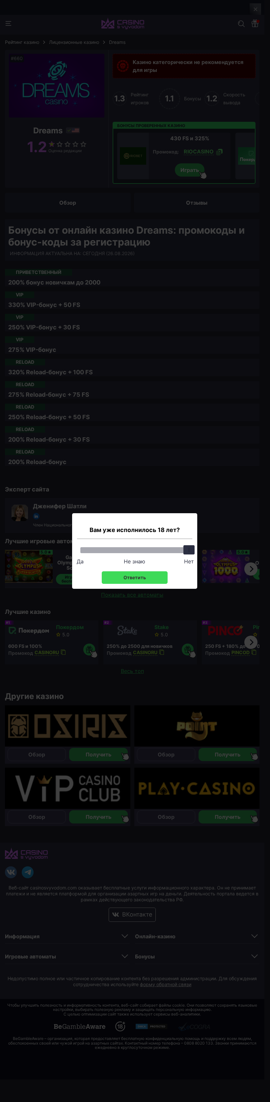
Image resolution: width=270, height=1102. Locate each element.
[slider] (189, 549)
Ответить (134, 577)
